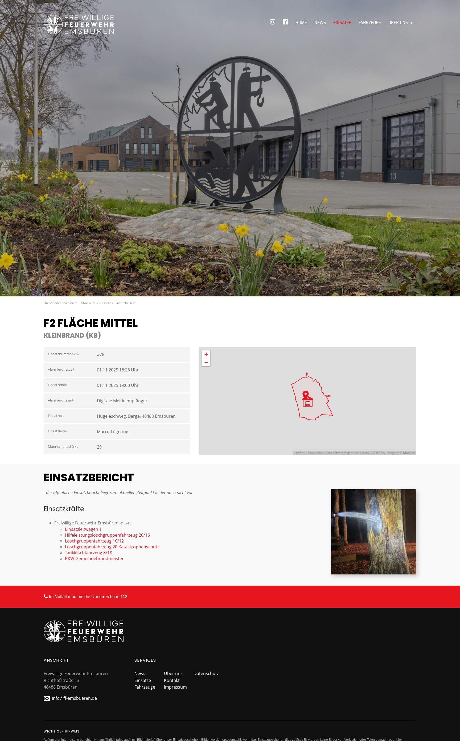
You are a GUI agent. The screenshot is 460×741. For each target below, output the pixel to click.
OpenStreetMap (338, 452)
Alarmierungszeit (61, 369)
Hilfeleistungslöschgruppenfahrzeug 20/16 (107, 535)
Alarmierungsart (60, 400)
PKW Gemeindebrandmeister (94, 558)
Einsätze (342, 22)
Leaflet (299, 452)
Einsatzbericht (124, 303)
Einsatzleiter (57, 431)
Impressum (175, 687)
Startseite (88, 303)
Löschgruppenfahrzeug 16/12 (94, 541)
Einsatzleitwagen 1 (83, 529)
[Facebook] (285, 22)
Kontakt (172, 680)
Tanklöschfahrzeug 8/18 (88, 553)
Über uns (400, 22)
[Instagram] (272, 22)
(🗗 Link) (125, 523)
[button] (307, 401)
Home (301, 22)
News (320, 22)
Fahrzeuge (370, 22)
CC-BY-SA (378, 452)
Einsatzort (56, 415)
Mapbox (409, 452)
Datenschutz (206, 673)
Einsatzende (57, 384)
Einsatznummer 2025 (64, 353)
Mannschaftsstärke (63, 446)
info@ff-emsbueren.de (74, 698)
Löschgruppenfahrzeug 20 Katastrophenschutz (112, 547)
